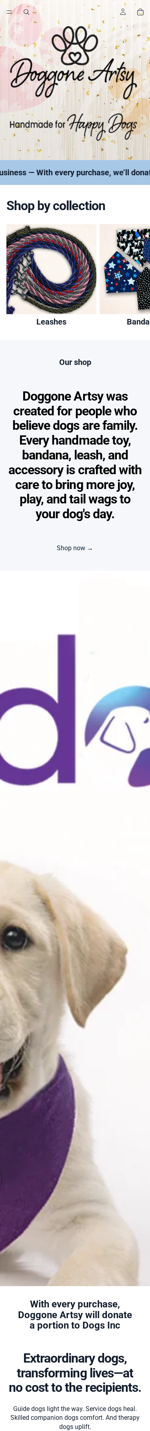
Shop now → (75, 548)
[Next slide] (135, 275)
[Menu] (9, 12)
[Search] (26, 12)
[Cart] (140, 12)
